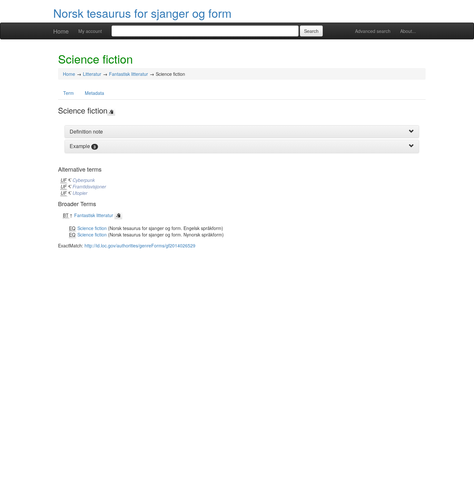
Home (61, 31)
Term (68, 93)
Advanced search (372, 31)
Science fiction (92, 228)
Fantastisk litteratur (128, 74)
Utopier (80, 193)
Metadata (94, 93)
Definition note (86, 131)
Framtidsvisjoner (89, 186)
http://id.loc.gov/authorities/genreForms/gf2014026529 (139, 245)
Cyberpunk (84, 180)
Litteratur (92, 74)
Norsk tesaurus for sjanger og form (142, 13)
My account (90, 31)
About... (408, 31)
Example (80, 146)
